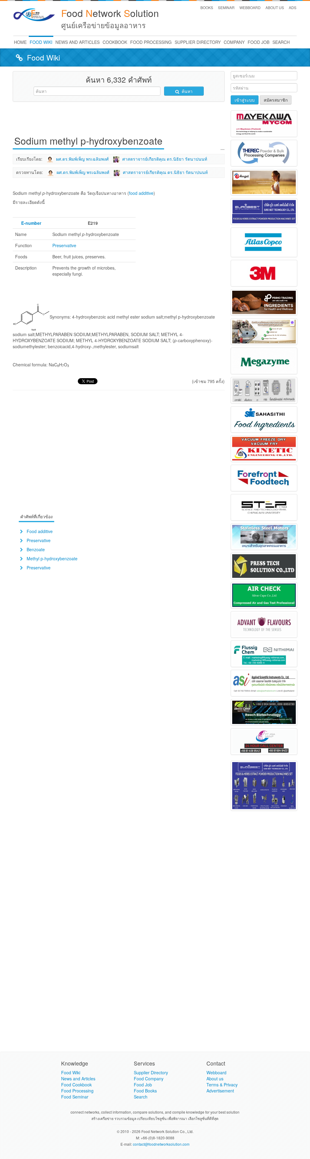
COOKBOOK (115, 42)
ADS (292, 7)
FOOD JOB (258, 42)
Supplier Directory (151, 1072)
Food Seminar (74, 1097)
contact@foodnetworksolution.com (161, 1144)
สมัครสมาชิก (276, 100)
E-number (31, 223)
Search (140, 1097)
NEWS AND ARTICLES (77, 42)
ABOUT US (274, 7)
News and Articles (78, 1079)
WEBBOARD (250, 7)
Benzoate (36, 549)
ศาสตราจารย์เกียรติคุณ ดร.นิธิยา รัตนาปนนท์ (164, 159)
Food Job (143, 1085)
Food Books (145, 1091)
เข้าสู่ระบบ (245, 100)
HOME (20, 42)
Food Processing (77, 1091)
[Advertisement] (123, 119)
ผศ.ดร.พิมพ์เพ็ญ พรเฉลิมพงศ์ (82, 159)
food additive (141, 193)
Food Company (148, 1079)
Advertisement (220, 1091)
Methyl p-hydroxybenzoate (52, 558)
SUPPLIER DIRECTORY (198, 42)
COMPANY (234, 42)
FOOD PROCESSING (151, 42)
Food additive (40, 531)
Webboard (216, 1072)
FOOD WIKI (41, 42)
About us (214, 1079)
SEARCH (281, 42)
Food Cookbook (76, 1085)
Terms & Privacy (222, 1085)
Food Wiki (70, 1072)
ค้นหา (186, 91)
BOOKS (206, 7)
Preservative (64, 245)
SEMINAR (226, 7)
